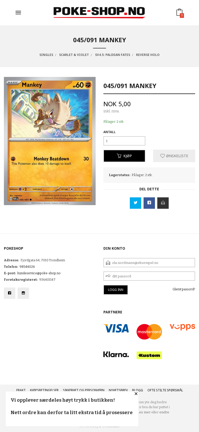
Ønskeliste (176, 155)
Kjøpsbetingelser (44, 390)
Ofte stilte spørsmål (165, 390)
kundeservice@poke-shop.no (39, 273)
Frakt (21, 390)
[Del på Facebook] (149, 203)
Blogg (137, 390)
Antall (109, 132)
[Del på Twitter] (135, 203)
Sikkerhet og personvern (83, 390)
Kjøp (127, 155)
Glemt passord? (184, 289)
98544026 (27, 267)
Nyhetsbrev (118, 390)
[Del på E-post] (163, 203)
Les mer (144, 412)
